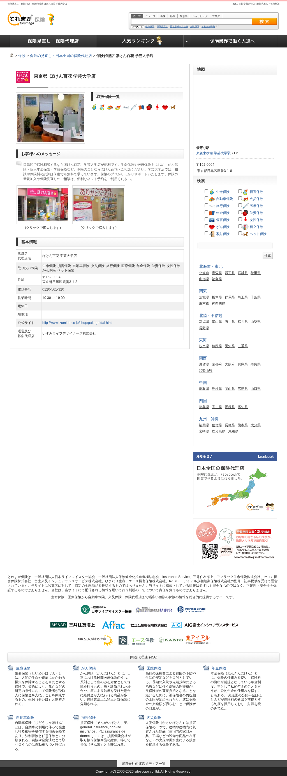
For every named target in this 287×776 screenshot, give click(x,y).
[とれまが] (12, 56)
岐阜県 (204, 346)
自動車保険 (224, 199)
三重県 (243, 346)
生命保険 (149, 27)
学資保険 (256, 213)
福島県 (217, 279)
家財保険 (222, 234)
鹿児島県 (218, 431)
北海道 (204, 273)
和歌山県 (205, 371)
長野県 (204, 328)
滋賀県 (204, 364)
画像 (162, 16)
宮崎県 (204, 431)
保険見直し (162, 27)
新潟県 (204, 322)
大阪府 (230, 364)
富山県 (217, 322)
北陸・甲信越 (211, 315)
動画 (172, 16)
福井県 (243, 322)
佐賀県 (217, 425)
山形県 (204, 279)
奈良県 (256, 364)
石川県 (230, 322)
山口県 (256, 389)
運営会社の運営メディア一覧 (143, 764)
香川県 (217, 407)
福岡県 (204, 425)
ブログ (216, 16)
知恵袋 (184, 16)
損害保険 (256, 192)
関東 (203, 291)
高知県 (243, 407)
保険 (22, 56)
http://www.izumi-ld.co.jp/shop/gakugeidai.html (77, 323)
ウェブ (137, 16)
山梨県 (256, 322)
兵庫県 (243, 364)
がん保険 (194, 27)
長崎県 (230, 425)
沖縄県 (233, 431)
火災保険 (256, 199)
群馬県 (230, 297)
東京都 (204, 303)
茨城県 (204, 297)
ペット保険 (258, 234)
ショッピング (199, 16)
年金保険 (222, 213)
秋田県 (256, 273)
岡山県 (230, 389)
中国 (203, 382)
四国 (203, 401)
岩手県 (230, 273)
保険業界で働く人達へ (233, 41)
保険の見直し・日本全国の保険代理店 (61, 56)
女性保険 (256, 220)
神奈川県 (218, 303)
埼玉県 (243, 297)
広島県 (243, 389)
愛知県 (230, 346)
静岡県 (217, 346)
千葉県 (256, 297)
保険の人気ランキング (140, 41)
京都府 (217, 364)
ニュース (150, 16)
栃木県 (217, 297)
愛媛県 (230, 407)
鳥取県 (204, 389)
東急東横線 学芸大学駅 (213, 153)
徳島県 (204, 407)
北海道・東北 (211, 266)
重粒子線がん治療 (179, 27)
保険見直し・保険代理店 (53, 41)
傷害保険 (222, 220)
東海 (203, 340)
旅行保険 (222, 206)
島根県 (217, 389)
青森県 (217, 273)
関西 (203, 358)
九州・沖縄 (209, 419)
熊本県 (243, 425)
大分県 (256, 425)
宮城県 (243, 273)
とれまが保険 (208, 27)
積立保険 (256, 227)
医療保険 (256, 206)
